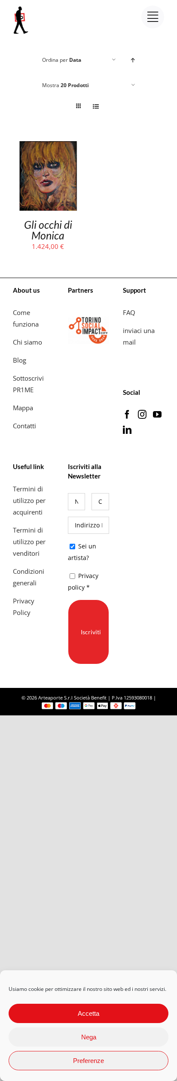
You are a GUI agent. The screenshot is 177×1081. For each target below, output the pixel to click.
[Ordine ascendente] (133, 60)
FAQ (129, 312)
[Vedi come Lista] (95, 106)
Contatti (24, 425)
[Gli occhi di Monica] (48, 146)
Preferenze (88, 1060)
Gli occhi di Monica (48, 230)
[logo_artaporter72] (21, 7)
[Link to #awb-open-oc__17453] (152, 17)
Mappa (23, 407)
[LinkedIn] (127, 430)
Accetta (88, 1013)
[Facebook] (127, 414)
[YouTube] (157, 414)
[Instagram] (142, 414)
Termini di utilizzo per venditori (29, 541)
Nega (88, 1037)
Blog (19, 360)
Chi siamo (28, 342)
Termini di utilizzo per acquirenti (29, 500)
